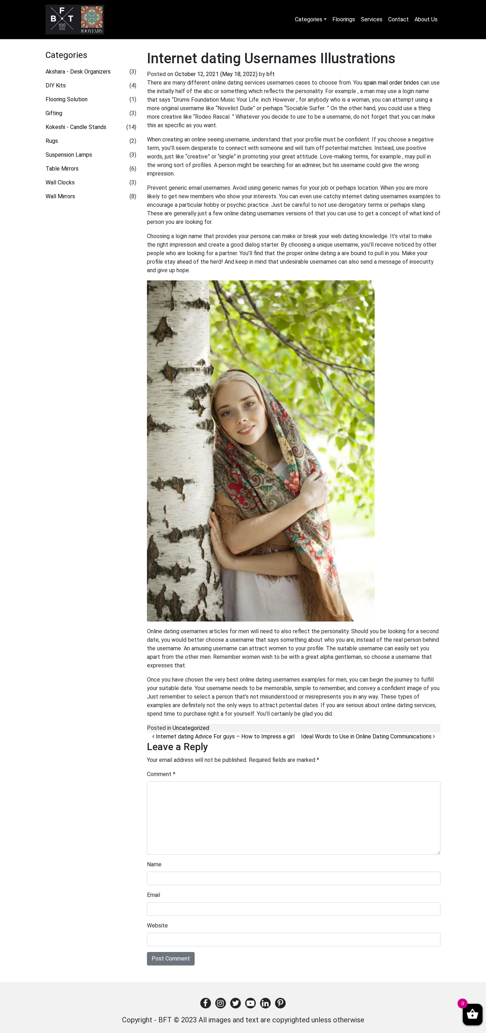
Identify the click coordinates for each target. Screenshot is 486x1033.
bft (270, 74)
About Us (426, 19)
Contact (398, 19)
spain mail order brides (391, 82)
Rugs (52, 141)
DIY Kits (56, 85)
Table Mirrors (62, 168)
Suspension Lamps (69, 154)
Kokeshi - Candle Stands (76, 127)
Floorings (343, 19)
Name (154, 864)
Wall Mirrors (60, 196)
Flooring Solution (67, 99)
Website (157, 925)
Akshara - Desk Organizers (78, 71)
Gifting (54, 113)
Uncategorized (191, 728)
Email (153, 895)
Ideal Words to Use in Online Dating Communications (367, 736)
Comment (161, 774)
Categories (308, 19)
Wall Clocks (60, 182)
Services (371, 19)
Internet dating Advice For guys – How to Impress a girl (224, 736)
